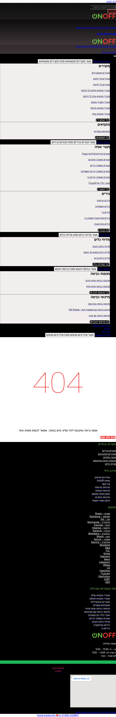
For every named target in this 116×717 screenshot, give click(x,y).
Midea (106, 565)
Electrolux (104, 576)
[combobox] (103, 7)
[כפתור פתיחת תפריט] (115, 56)
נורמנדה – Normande (98, 522)
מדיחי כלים (110, 464)
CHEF (107, 579)
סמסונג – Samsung (100, 516)
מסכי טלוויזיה (109, 457)
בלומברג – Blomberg (99, 533)
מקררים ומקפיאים (107, 454)
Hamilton (105, 570)
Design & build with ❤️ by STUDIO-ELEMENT (58, 715)
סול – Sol (105, 519)
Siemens (105, 556)
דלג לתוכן (111, 1)
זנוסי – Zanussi (102, 525)
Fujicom (105, 573)
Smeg (106, 553)
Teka (107, 547)
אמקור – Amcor (102, 539)
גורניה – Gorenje (101, 530)
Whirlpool (105, 545)
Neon (107, 559)
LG (108, 567)
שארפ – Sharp (102, 513)
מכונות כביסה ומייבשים (104, 460)
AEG (107, 582)
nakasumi (104, 562)
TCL (107, 550)
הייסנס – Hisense (101, 527)
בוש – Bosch (103, 536)
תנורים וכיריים (109, 450)
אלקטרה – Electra (100, 542)
